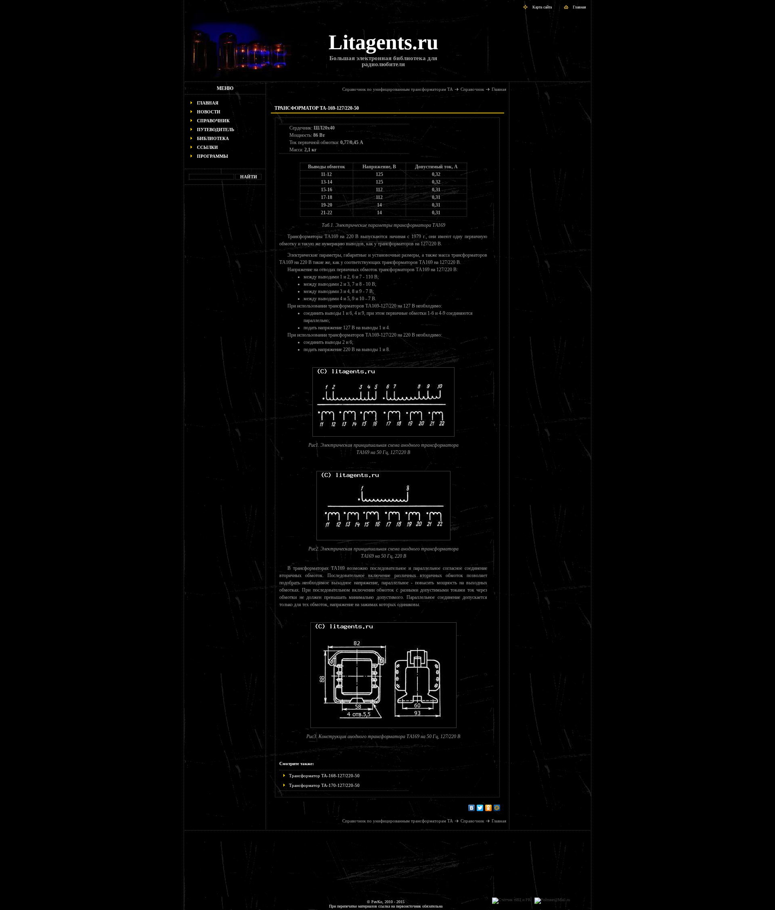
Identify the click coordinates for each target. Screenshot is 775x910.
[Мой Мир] (497, 808)
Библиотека (213, 138)
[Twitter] (480, 808)
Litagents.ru (383, 42)
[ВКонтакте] (471, 808)
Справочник (213, 120)
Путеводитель (215, 129)
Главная (579, 7)
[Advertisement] (225, 313)
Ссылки (207, 147)
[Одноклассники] (488, 808)
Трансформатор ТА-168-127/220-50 (324, 775)
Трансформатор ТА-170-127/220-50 (324, 785)
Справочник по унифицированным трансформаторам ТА (397, 89)
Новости (208, 111)
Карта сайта (542, 7)
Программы (212, 156)
